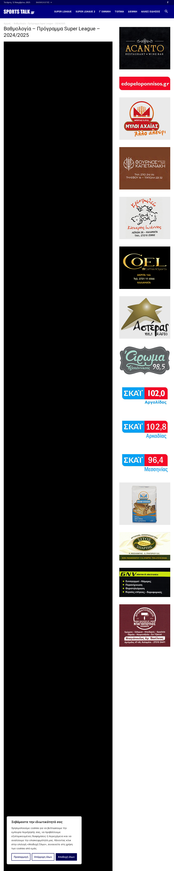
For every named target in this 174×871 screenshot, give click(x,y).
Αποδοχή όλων (66, 856)
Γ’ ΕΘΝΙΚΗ (105, 11)
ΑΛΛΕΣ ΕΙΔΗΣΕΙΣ (150, 11)
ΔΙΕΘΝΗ (132, 11)
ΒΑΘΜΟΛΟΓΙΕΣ (42, 2)
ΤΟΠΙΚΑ (119, 11)
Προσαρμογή (21, 856)
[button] (166, 11)
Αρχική (7, 23)
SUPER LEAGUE (63, 11)
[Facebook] (167, 2)
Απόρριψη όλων (43, 856)
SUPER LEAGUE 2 (85, 11)
